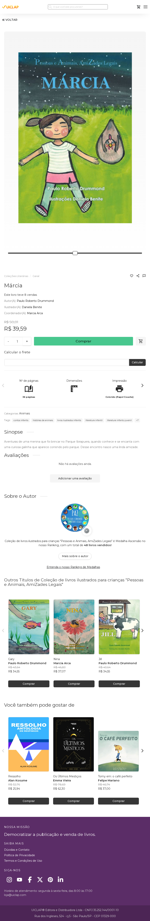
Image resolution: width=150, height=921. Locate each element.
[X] (40, 879)
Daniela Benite (32, 307)
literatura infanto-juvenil (119, 420)
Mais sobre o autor (75, 556)
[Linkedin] (60, 879)
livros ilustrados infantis (69, 420)
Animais (24, 413)
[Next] (142, 386)
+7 (137, 420)
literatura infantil (94, 420)
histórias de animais (43, 420)
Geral (36, 276)
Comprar (83, 341)
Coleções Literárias (16, 276)
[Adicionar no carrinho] (141, 341)
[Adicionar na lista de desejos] (131, 276)
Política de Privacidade (19, 855)
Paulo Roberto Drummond (35, 301)
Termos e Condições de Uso (23, 860)
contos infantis (20, 420)
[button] (145, 7)
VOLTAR (11, 20)
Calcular (137, 362)
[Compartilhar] (138, 276)
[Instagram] (9, 879)
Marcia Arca (35, 313)
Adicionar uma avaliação (75, 478)
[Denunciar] (144, 276)
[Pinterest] (50, 879)
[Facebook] (30, 879)
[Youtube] (19, 879)
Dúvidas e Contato (16, 850)
